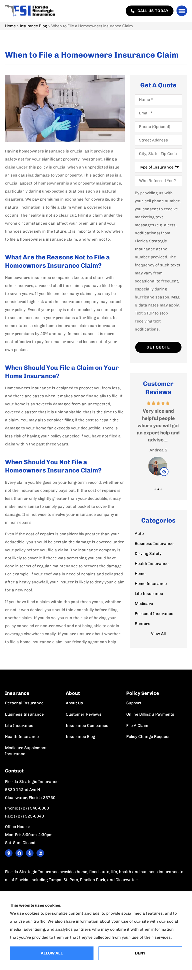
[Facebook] (19, 853)
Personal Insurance (24, 703)
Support (134, 703)
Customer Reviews (84, 714)
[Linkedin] (40, 853)
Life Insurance (19, 725)
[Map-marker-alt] (8, 853)
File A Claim (137, 725)
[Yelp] (30, 853)
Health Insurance (22, 736)
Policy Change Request (148, 736)
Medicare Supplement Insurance (26, 750)
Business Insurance (24, 714)
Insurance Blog (33, 26)
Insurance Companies (87, 725)
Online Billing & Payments (150, 714)
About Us (74, 703)
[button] (181, 11)
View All (158, 633)
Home (10, 26)
